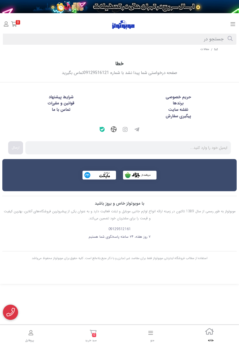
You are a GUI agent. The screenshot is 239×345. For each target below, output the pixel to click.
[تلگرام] (136, 130)
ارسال (16, 147)
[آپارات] (113, 130)
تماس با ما (61, 109)
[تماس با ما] (10, 312)
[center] (230, 39)
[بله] (102, 130)
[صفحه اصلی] (216, 49)
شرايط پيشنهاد (61, 97)
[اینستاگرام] (125, 130)
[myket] (99, 175)
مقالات (205, 49)
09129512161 (119, 229)
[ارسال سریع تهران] (119, 6)
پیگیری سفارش (178, 116)
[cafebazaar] (140, 175)
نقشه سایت (178, 109)
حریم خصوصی (178, 97)
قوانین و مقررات (61, 103)
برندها (178, 103)
